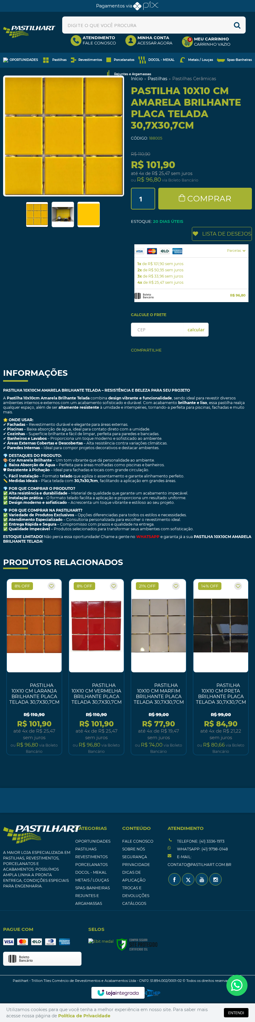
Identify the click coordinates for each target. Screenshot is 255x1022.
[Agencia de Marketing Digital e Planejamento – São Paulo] (152, 993)
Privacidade (136, 864)
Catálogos (134, 903)
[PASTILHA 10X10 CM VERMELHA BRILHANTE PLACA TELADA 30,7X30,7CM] (96, 667)
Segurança (134, 856)
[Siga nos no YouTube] (202, 879)
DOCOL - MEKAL (91, 872)
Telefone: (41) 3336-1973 (200, 841)
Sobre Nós (133, 849)
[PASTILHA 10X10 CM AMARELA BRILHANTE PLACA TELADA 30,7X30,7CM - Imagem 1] (37, 214)
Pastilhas (157, 78)
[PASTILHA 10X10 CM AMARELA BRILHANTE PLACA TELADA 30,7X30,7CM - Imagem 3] (88, 214)
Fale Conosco (137, 841)
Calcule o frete (148, 314)
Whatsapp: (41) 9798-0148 (202, 849)
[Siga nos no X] (188, 879)
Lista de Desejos (226, 234)
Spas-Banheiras (92, 888)
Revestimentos (91, 856)
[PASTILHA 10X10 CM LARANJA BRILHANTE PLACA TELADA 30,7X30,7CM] (34, 667)
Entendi (236, 1012)
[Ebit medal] (101, 941)
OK (196, 330)
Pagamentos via (114, 6)
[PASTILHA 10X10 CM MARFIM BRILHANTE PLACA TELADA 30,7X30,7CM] (158, 667)
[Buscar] (237, 25)
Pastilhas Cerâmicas (194, 78)
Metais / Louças (92, 880)
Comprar (209, 199)
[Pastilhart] (29, 32)
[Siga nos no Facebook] (174, 879)
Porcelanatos (91, 864)
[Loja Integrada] (118, 993)
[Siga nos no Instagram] (215, 879)
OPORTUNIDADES (92, 841)
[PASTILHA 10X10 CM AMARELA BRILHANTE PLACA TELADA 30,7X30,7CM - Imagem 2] (63, 214)
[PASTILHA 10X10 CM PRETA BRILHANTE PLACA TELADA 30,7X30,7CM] (220, 667)
